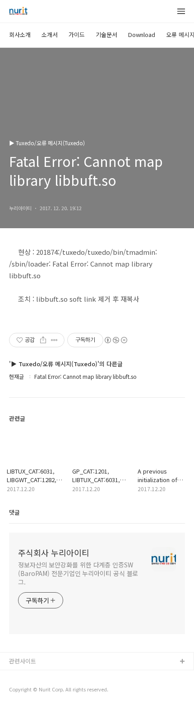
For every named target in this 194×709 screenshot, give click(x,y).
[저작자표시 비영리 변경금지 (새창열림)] (115, 340)
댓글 (14, 512)
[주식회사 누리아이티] (18, 12)
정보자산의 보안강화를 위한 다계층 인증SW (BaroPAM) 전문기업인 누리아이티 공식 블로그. (78, 573)
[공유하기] (43, 340)
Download (141, 34)
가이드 (77, 34)
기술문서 (106, 34)
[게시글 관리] (54, 340)
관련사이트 (22, 661)
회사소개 (20, 34)
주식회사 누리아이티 (53, 552)
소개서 (50, 34)
